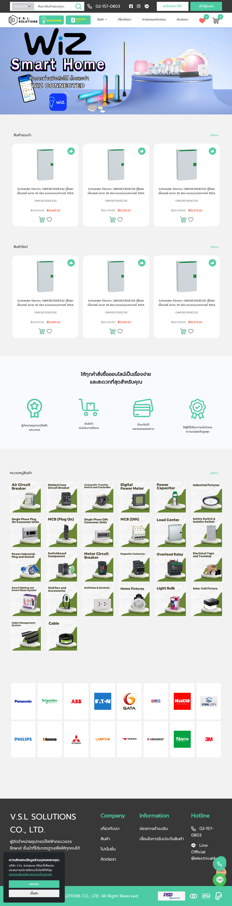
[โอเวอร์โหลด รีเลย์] (170, 566)
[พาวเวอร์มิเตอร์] (134, 497)
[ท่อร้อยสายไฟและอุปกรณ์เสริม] (25, 635)
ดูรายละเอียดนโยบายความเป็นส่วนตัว (30, 874)
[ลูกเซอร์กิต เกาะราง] (134, 531)
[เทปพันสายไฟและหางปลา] (206, 566)
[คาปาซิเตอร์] (170, 497)
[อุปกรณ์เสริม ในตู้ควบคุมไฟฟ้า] (61, 566)
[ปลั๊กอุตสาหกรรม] (25, 566)
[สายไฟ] (61, 635)
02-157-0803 (108, 6)
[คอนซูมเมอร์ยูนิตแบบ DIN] (97, 531)
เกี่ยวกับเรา (124, 19)
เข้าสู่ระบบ (206, 6)
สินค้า (101, 19)
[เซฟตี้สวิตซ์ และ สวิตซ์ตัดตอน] (206, 531)
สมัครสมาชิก (172, 6)
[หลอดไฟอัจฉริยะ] (25, 600)
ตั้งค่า (34, 893)
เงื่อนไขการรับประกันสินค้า (162, 839)
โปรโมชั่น (108, 849)
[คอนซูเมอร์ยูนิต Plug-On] (25, 531)
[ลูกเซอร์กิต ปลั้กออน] (61, 531)
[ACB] (25, 497)
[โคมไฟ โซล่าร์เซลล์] (206, 600)
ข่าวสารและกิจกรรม (154, 19)
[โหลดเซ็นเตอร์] (170, 531)
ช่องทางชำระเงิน (154, 828)
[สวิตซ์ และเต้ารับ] (97, 600)
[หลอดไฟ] (170, 600)
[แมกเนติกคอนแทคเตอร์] (134, 566)
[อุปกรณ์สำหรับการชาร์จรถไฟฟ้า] (61, 600)
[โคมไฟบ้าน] (134, 600)
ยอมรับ (34, 883)
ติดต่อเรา (182, 19)
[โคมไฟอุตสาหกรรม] (206, 497)
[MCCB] (61, 497)
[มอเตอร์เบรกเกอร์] (97, 566)
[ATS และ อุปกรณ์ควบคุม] (97, 497)
